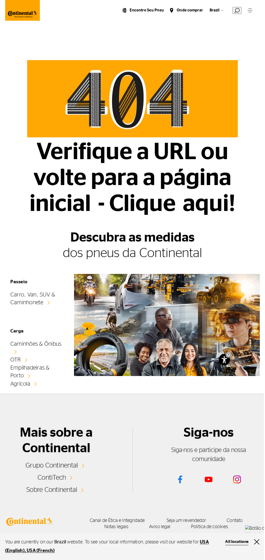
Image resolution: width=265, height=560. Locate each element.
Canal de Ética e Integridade (117, 520)
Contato (234, 520)
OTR (15, 360)
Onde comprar (190, 10)
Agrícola (20, 384)
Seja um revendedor (186, 520)
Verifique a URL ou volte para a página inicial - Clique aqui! (132, 178)
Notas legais (116, 526)
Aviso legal (159, 526)
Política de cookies (209, 526)
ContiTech (52, 477)
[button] (228, 355)
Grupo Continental (52, 465)
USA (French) (41, 550)
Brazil (214, 10)
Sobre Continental (51, 489)
